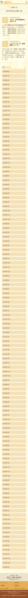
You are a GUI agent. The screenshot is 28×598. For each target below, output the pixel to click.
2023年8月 (6, 228)
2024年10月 (6, 167)
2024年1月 (6, 206)
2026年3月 (6, 93)
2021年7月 (6, 337)
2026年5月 (6, 84)
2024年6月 (6, 184)
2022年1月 (6, 311)
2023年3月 (6, 250)
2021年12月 (6, 315)
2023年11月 (6, 215)
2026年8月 (6, 71)
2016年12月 (6, 558)
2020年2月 (6, 411)
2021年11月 (6, 319)
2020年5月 (6, 397)
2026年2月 (6, 97)
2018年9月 (6, 480)
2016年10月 (6, 563)
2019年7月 (6, 441)
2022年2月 (6, 306)
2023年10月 (6, 219)
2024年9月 (6, 171)
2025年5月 (6, 137)
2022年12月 (6, 263)
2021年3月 (6, 354)
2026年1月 (6, 102)
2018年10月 (6, 476)
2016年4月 (6, 567)
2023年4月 (6, 245)
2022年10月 (6, 271)
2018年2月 (6, 511)
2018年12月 (6, 467)
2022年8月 (6, 280)
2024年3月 (6, 198)
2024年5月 (6, 189)
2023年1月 (6, 258)
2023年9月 (6, 224)
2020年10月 (6, 376)
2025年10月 (6, 115)
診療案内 (17, 585)
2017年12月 (6, 519)
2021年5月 (6, 345)
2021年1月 (6, 363)
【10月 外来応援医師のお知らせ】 (17, 20)
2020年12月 (6, 367)
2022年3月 (6, 302)
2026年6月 (6, 80)
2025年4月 (6, 141)
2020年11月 (6, 371)
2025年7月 (6, 128)
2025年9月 (6, 119)
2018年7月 (6, 489)
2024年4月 (6, 193)
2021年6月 (6, 341)
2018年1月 (6, 515)
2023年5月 (6, 241)
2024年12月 (6, 158)
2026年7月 (6, 76)
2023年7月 (6, 232)
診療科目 (3, 585)
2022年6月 (6, 289)
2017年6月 (6, 545)
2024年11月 (6, 163)
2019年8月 (6, 437)
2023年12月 (6, 211)
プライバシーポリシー (20, 588)
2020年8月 (6, 384)
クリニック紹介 (4, 588)
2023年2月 (6, 254)
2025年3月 (6, 145)
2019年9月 (6, 432)
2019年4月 (6, 450)
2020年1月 (6, 415)
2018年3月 (6, 506)
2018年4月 (6, 502)
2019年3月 (6, 454)
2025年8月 (6, 124)
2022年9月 (6, 276)
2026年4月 (6, 89)
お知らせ (17, 582)
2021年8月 (6, 332)
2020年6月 (6, 393)
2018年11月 (6, 471)
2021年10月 (6, 324)
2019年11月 (6, 424)
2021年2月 (6, 358)
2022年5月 (6, 293)
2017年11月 (6, 524)
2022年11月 (6, 267)
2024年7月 (6, 180)
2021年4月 (6, 350)
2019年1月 (6, 463)
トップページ (4, 582)
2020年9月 (6, 380)
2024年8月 (6, 176)
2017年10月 (6, 528)
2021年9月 (6, 328)
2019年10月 (6, 428)
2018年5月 (6, 497)
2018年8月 (6, 484)
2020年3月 (6, 406)
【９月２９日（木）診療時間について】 (17, 44)
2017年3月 (6, 550)
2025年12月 (6, 106)
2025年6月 (6, 132)
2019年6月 (6, 445)
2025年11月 (6, 111)
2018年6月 (6, 493)
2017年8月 (6, 537)
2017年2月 (6, 554)
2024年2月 (6, 202)
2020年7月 (6, 389)
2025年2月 (6, 150)
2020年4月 (6, 402)
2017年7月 (6, 541)
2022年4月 (6, 297)
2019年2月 (6, 458)
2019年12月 (6, 419)
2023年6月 (6, 237)
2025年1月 (6, 154)
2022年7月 (6, 284)
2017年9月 (6, 532)
